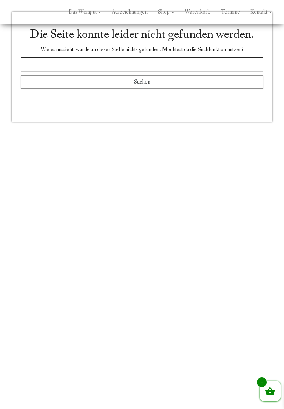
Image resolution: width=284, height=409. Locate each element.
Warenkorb (198, 12)
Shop (164, 12)
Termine (230, 12)
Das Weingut (83, 12)
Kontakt (259, 12)
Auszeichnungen (130, 12)
